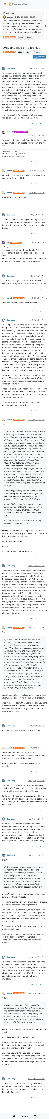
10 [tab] (40, 39)
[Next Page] (45, 26)
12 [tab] (10, 42)
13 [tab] (14, 42)
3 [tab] (12, 39)
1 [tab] (4, 39)
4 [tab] (16, 39)
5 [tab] (20, 39)
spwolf (9, 171)
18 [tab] (34, 42)
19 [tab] (38, 42)
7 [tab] (28, 39)
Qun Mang (11, 68)
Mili (8, 242)
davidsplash (11, 17)
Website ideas (9, 13)
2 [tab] (8, 39)
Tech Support (10, 52)
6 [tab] (24, 39)
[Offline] (4, 132)
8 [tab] (32, 39)
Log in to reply (39, 57)
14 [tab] (18, 42)
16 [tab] (26, 42)
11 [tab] (45, 39)
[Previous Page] (4, 26)
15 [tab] (22, 42)
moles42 (10, 132)
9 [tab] (36, 39)
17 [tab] (30, 42)
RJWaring (11, 855)
